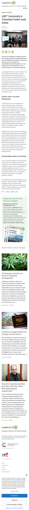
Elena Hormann (5, 420)
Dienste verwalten (14, 491)
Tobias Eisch (4, 26)
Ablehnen (14, 500)
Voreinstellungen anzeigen (14, 504)
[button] (26, 475)
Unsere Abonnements (6, 471)
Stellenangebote (5, 465)
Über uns (3, 463)
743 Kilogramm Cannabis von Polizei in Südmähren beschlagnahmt (12, 275)
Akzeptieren (14, 495)
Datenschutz (8, 508)
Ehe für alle (7, 191)
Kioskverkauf (4, 469)
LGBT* (16, 191)
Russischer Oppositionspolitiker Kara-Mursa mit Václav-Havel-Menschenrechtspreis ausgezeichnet (13, 387)
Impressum (20, 508)
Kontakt (3, 467)
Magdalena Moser (5, 305)
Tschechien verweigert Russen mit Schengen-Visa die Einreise (14, 333)
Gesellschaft (7, 12)
